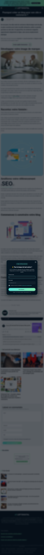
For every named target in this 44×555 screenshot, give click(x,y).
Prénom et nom (11, 274)
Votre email (11, 280)
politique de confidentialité (26, 285)
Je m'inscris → (22, 289)
